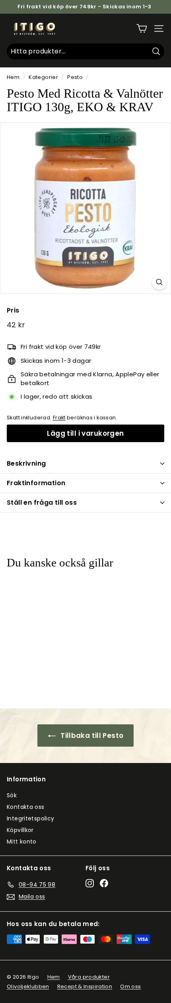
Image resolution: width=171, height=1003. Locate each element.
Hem (13, 77)
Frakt (59, 417)
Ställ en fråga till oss (42, 502)
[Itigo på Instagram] (90, 883)
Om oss (130, 986)
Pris (13, 310)
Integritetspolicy (30, 818)
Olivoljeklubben (28, 986)
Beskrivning (26, 463)
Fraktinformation (36, 483)
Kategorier (43, 77)
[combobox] (85, 51)
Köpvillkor (20, 830)
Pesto (75, 77)
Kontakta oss (26, 807)
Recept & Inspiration (85, 986)
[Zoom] (159, 282)
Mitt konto (22, 842)
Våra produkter (89, 977)
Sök (12, 795)
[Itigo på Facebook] (104, 883)
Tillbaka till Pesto (91, 735)
